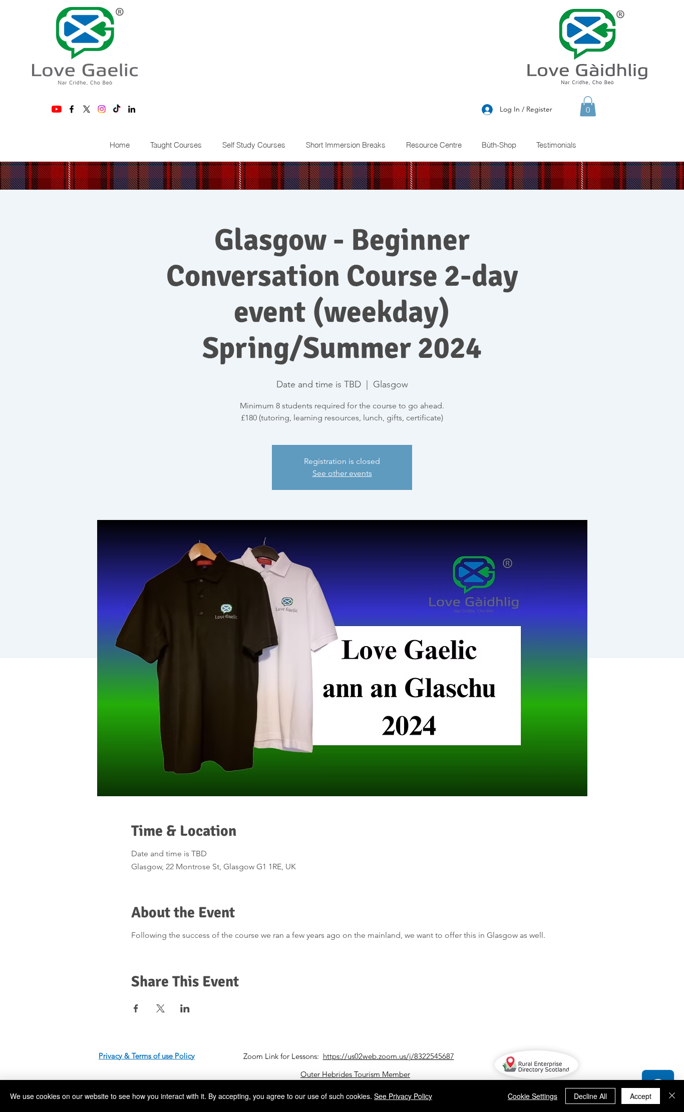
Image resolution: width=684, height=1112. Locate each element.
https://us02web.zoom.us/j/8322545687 (388, 1056)
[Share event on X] (160, 1008)
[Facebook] (72, 109)
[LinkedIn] (132, 109)
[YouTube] (57, 109)
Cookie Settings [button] (532, 1096)
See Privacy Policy (403, 1096)
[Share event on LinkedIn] (185, 1008)
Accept (640, 1096)
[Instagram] (102, 109)
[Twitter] (87, 109)
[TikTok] (117, 109)
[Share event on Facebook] (136, 1008)
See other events (342, 473)
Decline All (590, 1096)
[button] (587, 106)
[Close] (672, 1096)
